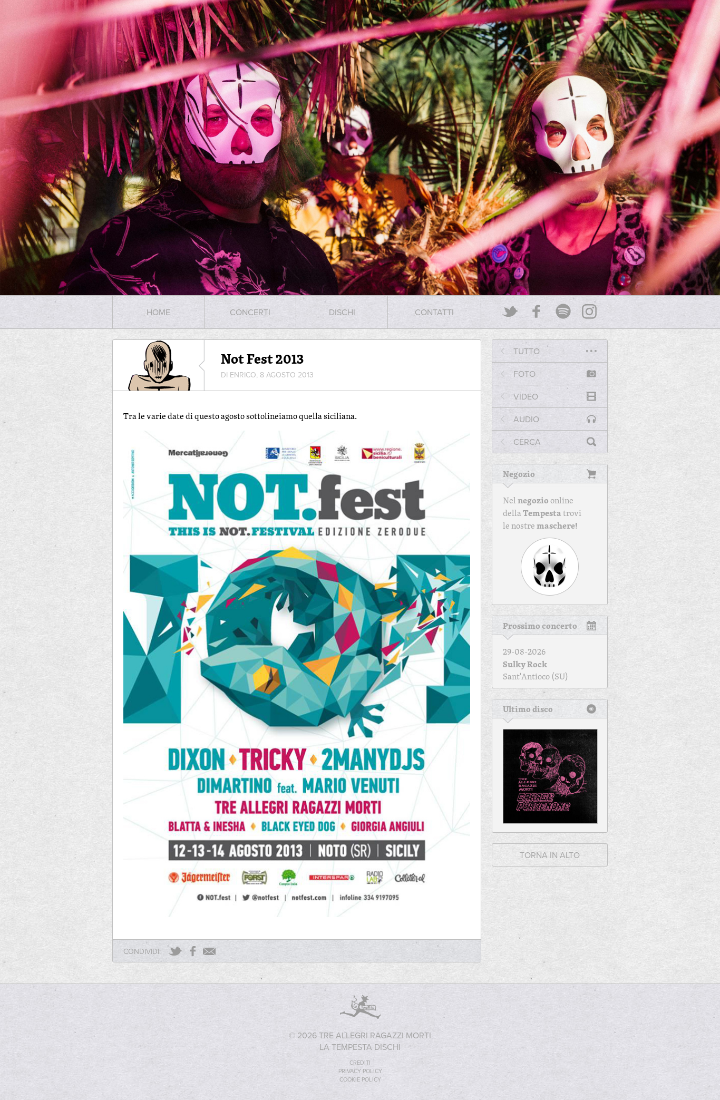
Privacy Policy (360, 1071)
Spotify (563, 311)
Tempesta (542, 513)
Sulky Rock (525, 664)
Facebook (536, 311)
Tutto (526, 351)
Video (525, 396)
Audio (526, 419)
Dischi (342, 312)
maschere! (557, 525)
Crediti (360, 1062)
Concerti (250, 312)
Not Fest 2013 (262, 358)
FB (193, 951)
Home (158, 312)
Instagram (589, 311)
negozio (533, 500)
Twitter (510, 311)
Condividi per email (209, 951)
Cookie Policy (360, 1079)
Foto (524, 373)
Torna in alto (550, 855)
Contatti (434, 312)
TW (175, 951)
